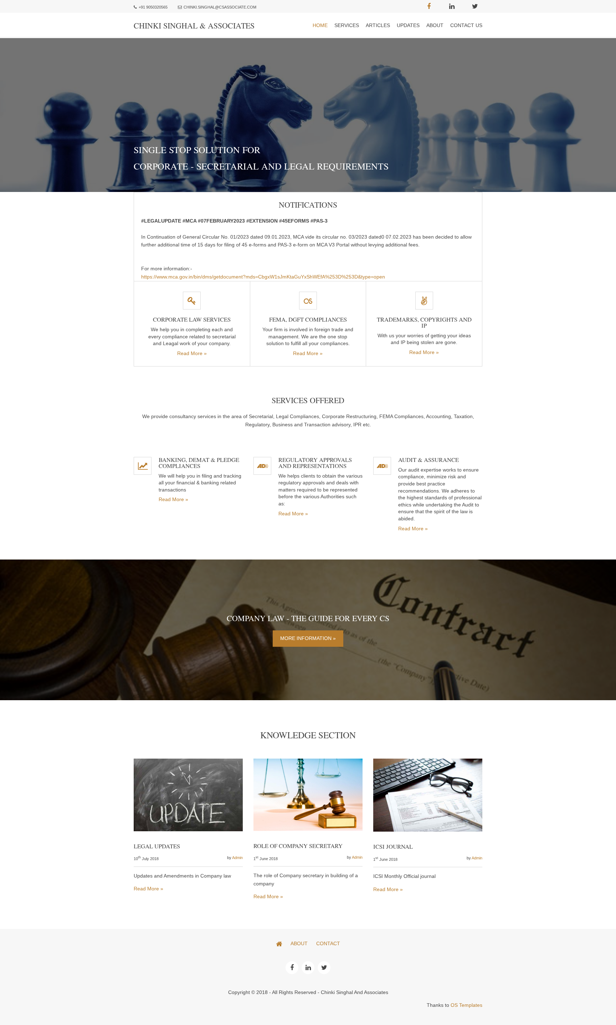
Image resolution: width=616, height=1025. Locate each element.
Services (346, 25)
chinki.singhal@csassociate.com (220, 7)
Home (320, 25)
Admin (237, 857)
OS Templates (466, 1005)
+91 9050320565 (153, 7)
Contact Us (466, 25)
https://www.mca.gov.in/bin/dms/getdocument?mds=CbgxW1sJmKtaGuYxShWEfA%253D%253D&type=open (263, 277)
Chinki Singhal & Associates (194, 25)
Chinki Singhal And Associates (354, 992)
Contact (328, 943)
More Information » (308, 638)
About (434, 25)
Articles (378, 25)
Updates (408, 25)
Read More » (192, 353)
